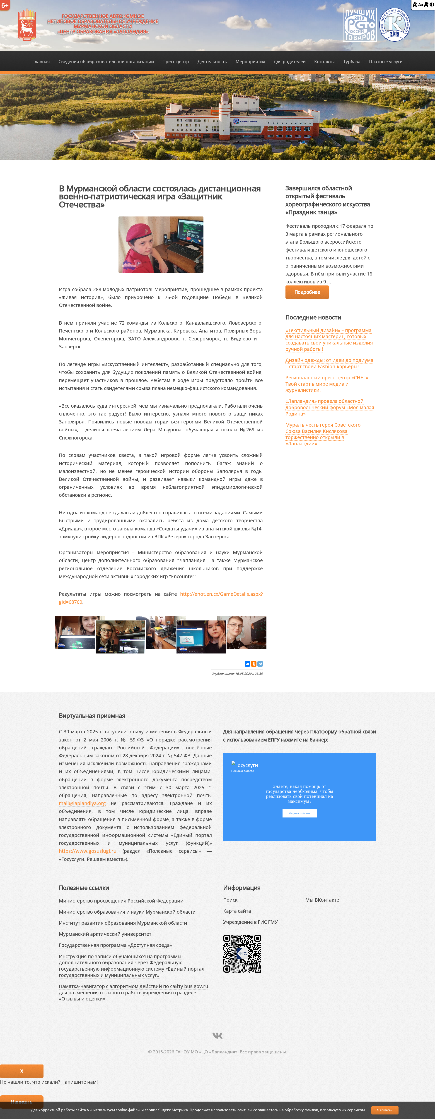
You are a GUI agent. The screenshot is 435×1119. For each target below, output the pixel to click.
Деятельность (212, 61)
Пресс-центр (175, 61)
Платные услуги (386, 61)
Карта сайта (237, 911)
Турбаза (351, 61)
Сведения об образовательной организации (106, 61)
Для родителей (290, 61)
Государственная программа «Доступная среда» (115, 945)
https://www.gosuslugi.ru (87, 851)
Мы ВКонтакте (322, 899)
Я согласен (384, 1110)
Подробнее (307, 292)
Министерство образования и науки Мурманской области (127, 911)
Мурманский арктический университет (105, 934)
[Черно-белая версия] (432, 5)
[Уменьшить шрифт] (415, 5)
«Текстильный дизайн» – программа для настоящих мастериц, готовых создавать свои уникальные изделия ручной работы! (329, 339)
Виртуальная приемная (92, 716)
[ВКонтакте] (247, 664)
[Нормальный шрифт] (420, 5)
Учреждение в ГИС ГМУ (250, 922)
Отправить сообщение (299, 813)
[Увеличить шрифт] (426, 5)
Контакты (324, 61)
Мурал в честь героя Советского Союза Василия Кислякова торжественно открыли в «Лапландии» (323, 434)
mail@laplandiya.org (82, 803)
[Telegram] (260, 664)
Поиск (230, 899)
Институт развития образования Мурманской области (123, 922)
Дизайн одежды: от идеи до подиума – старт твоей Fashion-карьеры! (329, 363)
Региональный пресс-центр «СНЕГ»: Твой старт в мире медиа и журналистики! (327, 383)
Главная (41, 61)
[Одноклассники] (253, 664)
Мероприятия (250, 61)
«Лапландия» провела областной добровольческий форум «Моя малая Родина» (329, 407)
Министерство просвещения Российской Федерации (121, 900)
